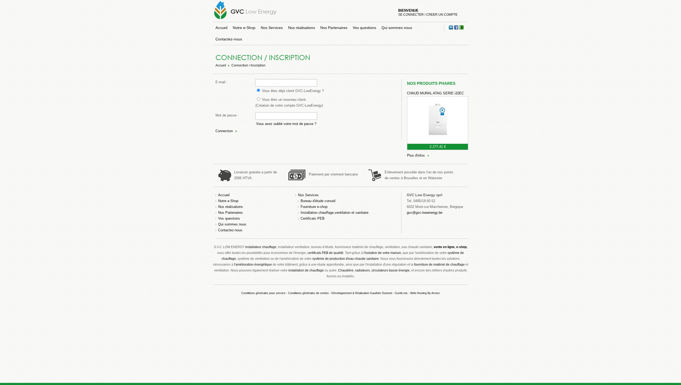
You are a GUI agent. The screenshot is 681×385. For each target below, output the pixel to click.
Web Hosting (418, 293)
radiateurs (362, 270)
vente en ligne (444, 247)
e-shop (461, 247)
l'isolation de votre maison (382, 253)
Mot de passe (225, 115)
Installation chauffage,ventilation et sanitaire (334, 213)
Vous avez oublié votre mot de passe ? (286, 124)
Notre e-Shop (244, 28)
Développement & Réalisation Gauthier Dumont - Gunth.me (369, 293)
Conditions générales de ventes (308, 293)
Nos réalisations (301, 28)
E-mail (220, 82)
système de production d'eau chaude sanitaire (345, 259)
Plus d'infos (416, 155)
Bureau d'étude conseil (318, 201)
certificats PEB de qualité (325, 253)
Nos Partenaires (333, 28)
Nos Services (272, 28)
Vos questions (364, 28)
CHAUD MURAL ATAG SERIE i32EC (435, 93)
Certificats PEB (313, 218)
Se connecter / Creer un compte (428, 14)
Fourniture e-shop (314, 207)
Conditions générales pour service (263, 293)
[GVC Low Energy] (220, 19)
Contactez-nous (228, 39)
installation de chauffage (306, 270)
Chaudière (346, 270)
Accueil (221, 28)
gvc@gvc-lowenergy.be (424, 213)
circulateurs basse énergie (390, 270)
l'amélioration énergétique (253, 264)
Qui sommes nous (396, 28)
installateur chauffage (260, 247)
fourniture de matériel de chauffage (439, 264)
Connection (224, 131)
